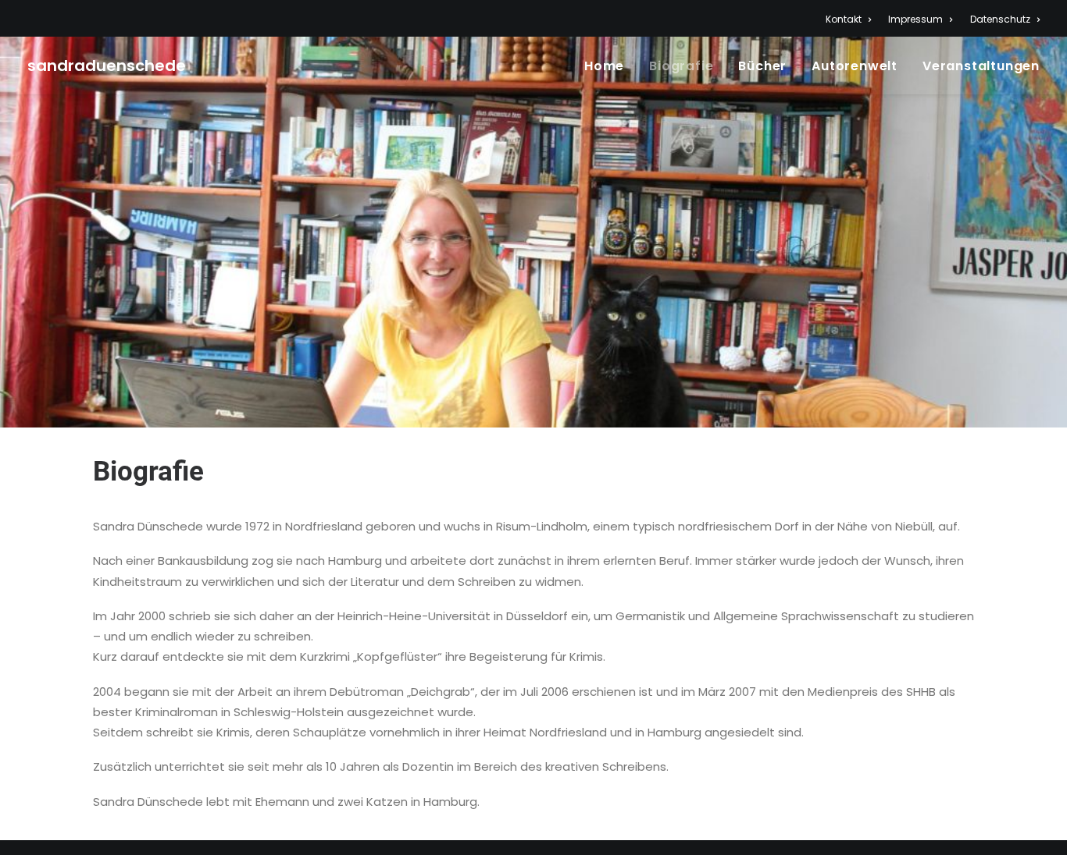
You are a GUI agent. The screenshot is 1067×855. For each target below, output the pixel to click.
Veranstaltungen (981, 66)
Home (604, 66)
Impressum (915, 19)
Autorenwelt (854, 66)
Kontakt (844, 19)
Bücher (762, 66)
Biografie (681, 66)
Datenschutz (1000, 19)
